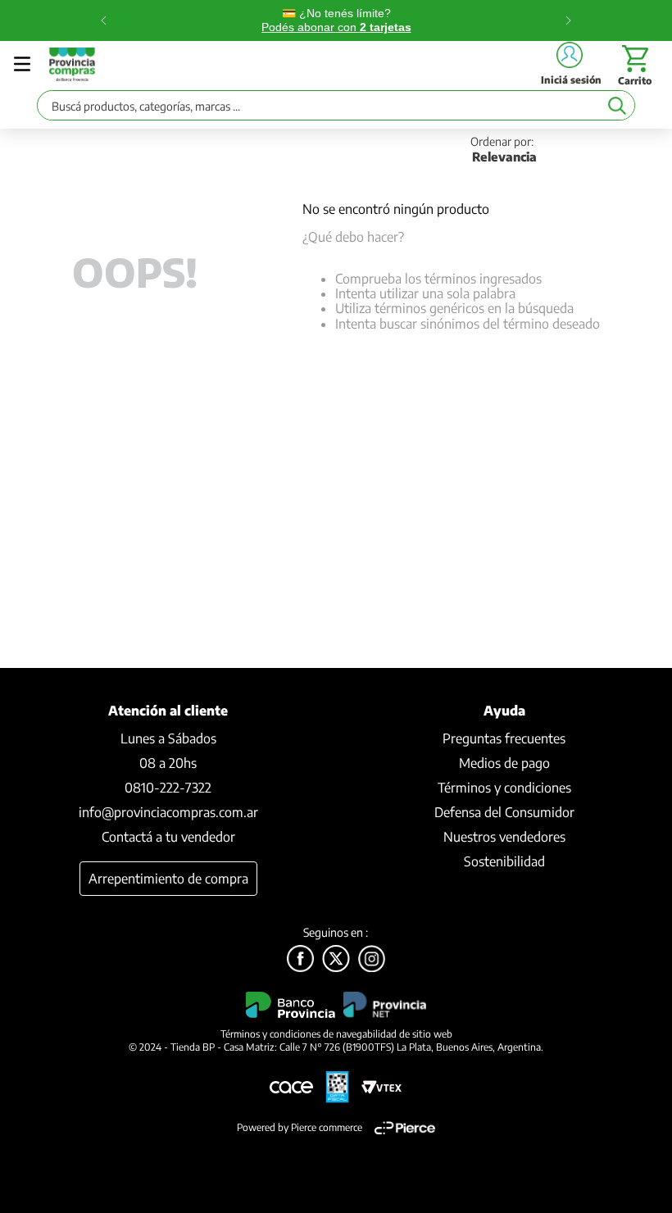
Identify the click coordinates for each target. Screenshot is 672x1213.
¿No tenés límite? (336, 20)
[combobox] (336, 109)
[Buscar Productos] (616, 105)
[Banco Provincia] (336, 959)
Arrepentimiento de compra (168, 878)
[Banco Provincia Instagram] (371, 959)
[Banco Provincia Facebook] (300, 959)
